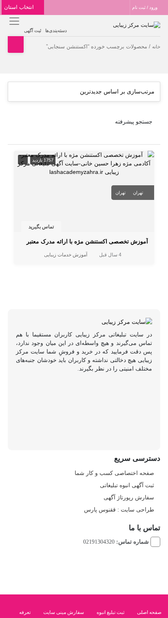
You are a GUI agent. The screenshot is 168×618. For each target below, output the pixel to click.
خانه (156, 47)
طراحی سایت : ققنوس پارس (119, 509)
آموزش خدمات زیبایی (65, 255)
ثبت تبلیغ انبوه (110, 612)
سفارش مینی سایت (63, 612)
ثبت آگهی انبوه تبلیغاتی (127, 485)
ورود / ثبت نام (145, 7)
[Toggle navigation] (13, 21)
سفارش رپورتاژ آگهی (129, 497)
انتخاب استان (19, 7)
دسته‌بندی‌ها (56, 30)
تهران (138, 192)
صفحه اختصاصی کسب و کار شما (114, 473)
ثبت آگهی (32, 30)
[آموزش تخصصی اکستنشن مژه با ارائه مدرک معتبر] (84, 163)
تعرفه (25, 612)
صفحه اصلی (149, 612)
